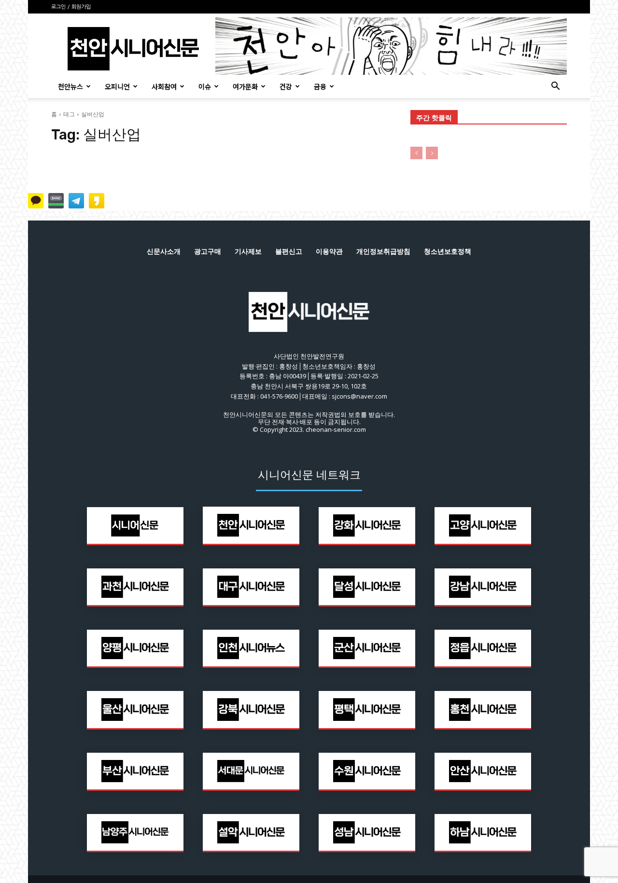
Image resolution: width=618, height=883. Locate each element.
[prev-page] (416, 153)
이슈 (204, 86)
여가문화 (245, 86)
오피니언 (117, 86)
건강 (286, 86)
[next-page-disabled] (432, 153)
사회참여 (164, 86)
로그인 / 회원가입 (71, 7)
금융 (320, 86)
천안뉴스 (70, 86)
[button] (555, 87)
